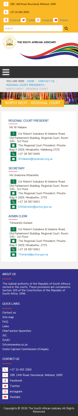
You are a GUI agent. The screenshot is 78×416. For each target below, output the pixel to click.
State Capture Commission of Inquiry (25, 349)
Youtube (63, 20)
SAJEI (6, 340)
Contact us (9, 313)
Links (5, 326)
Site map (8, 317)
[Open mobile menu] (6, 72)
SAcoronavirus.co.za (14, 345)
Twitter (31, 20)
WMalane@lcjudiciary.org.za (35, 159)
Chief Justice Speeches (16, 331)
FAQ (5, 322)
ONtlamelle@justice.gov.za (35, 207)
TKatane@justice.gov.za (33, 254)
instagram (47, 20)
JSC (4, 335)
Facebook (14, 20)
